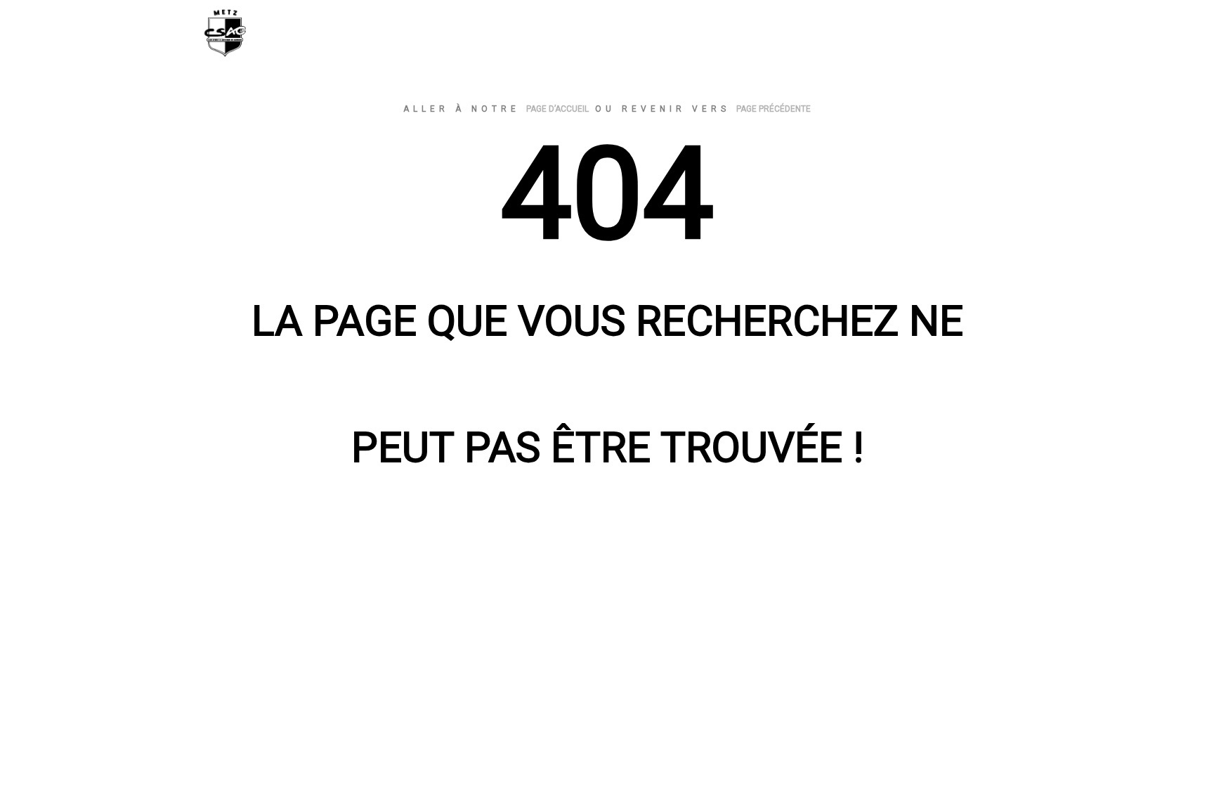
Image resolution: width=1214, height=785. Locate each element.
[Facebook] (1005, 36)
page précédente (773, 109)
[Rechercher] (840, 37)
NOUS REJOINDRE (930, 37)
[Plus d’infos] (865, 37)
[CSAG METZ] (287, 36)
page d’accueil (557, 109)
